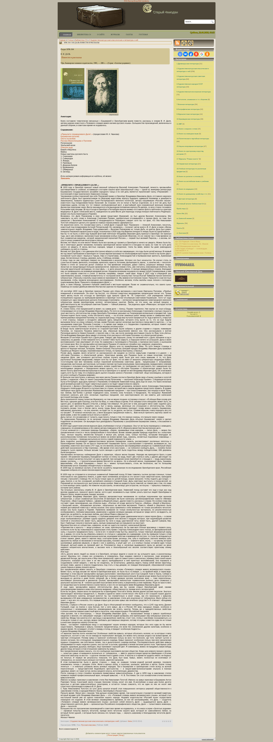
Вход (121, 735)
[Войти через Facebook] (190, 54)
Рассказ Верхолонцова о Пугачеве (76, 141)
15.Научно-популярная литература (190, 146)
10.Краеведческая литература (188, 119)
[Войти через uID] (180, 54)
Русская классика (88, 725)
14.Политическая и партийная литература (193, 138)
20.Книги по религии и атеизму (189, 176)
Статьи (70, 40)
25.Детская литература (185, 199)
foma (130, 721)
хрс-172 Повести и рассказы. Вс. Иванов (191, 244)
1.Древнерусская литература (188, 64)
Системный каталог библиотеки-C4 (190, 204)
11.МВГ (179, 124)
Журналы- (180, 223)
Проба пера (181, 208)
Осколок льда (67, 147)
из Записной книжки (184, 218)
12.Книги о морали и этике (187, 129)
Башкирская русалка (70, 136)
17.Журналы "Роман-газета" (187, 159)
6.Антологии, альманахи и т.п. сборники (192, 99)
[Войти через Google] (201, 54)
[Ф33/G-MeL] (183, 42)
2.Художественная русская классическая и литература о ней (113, 40)
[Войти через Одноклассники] (207, 54)
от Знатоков (181, 233)
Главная (62, 40)
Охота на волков (68, 139)
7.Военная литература (185, 104)
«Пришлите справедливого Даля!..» (77, 134)
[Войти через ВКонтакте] (185, 54)
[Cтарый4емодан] (190, 42)
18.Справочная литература (187, 164)
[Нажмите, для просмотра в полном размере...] (102, 115)
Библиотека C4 (81, 40)
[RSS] (177, 42)
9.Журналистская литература (188, 114)
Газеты (179, 228)
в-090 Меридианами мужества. (187, 246)
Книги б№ (180, 213)
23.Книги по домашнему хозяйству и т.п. (192, 194)
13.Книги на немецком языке (188, 134)
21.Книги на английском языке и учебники (193, 181)
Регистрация (113, 735)
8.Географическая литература (188, 109)
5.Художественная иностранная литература (194, 92)
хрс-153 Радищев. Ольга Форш (187, 241)
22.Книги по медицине (185, 189)
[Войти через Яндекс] (196, 54)
